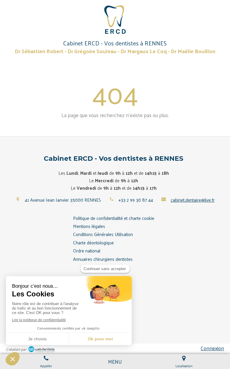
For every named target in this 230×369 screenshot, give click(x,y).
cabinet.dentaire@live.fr (193, 200)
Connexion (212, 348)
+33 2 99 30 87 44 (136, 200)
